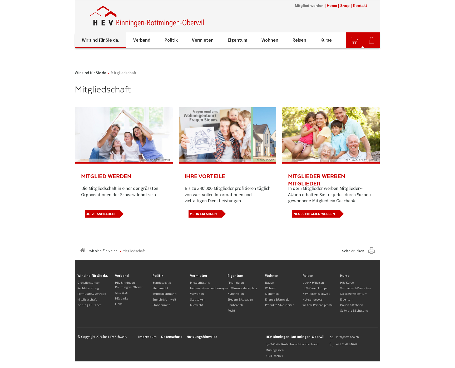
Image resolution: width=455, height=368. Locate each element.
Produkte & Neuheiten (279, 305)
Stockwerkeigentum (353, 294)
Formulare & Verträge (91, 294)
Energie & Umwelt (164, 299)
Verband (141, 40)
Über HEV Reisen (313, 282)
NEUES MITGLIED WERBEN (314, 214)
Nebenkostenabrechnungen (209, 288)
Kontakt (360, 5)
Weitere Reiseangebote (318, 305)
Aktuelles (121, 293)
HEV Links (121, 298)
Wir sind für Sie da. (100, 40)
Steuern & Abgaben (240, 299)
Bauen (269, 282)
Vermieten (203, 40)
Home (332, 5)
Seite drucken (353, 250)
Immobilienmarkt (164, 294)
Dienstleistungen (88, 282)
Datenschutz (171, 336)
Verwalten (197, 294)
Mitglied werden (309, 5)
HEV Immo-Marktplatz (242, 288)
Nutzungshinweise (202, 336)
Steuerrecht (160, 288)
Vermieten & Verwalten (355, 288)
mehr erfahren (203, 214)
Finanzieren (236, 282)
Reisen (299, 40)
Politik (171, 40)
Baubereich (235, 305)
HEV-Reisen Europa (315, 288)
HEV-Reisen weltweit (316, 294)
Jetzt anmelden (100, 214)
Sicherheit (272, 294)
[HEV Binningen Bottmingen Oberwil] (147, 16)
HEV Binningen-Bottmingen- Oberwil (129, 285)
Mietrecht (196, 305)
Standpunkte (161, 305)
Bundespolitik (161, 282)
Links (118, 304)
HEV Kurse (347, 282)
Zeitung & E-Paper (89, 305)
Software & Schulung (354, 310)
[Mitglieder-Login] (371, 40)
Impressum (147, 336)
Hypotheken (236, 294)
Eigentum (237, 40)
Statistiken (197, 299)
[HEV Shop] (354, 40)
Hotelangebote (312, 299)
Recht (231, 310)
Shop (345, 5)
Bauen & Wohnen (351, 305)
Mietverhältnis (200, 282)
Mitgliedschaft (87, 299)
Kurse (326, 40)
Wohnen (269, 40)
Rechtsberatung (88, 288)
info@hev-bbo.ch (347, 337)
